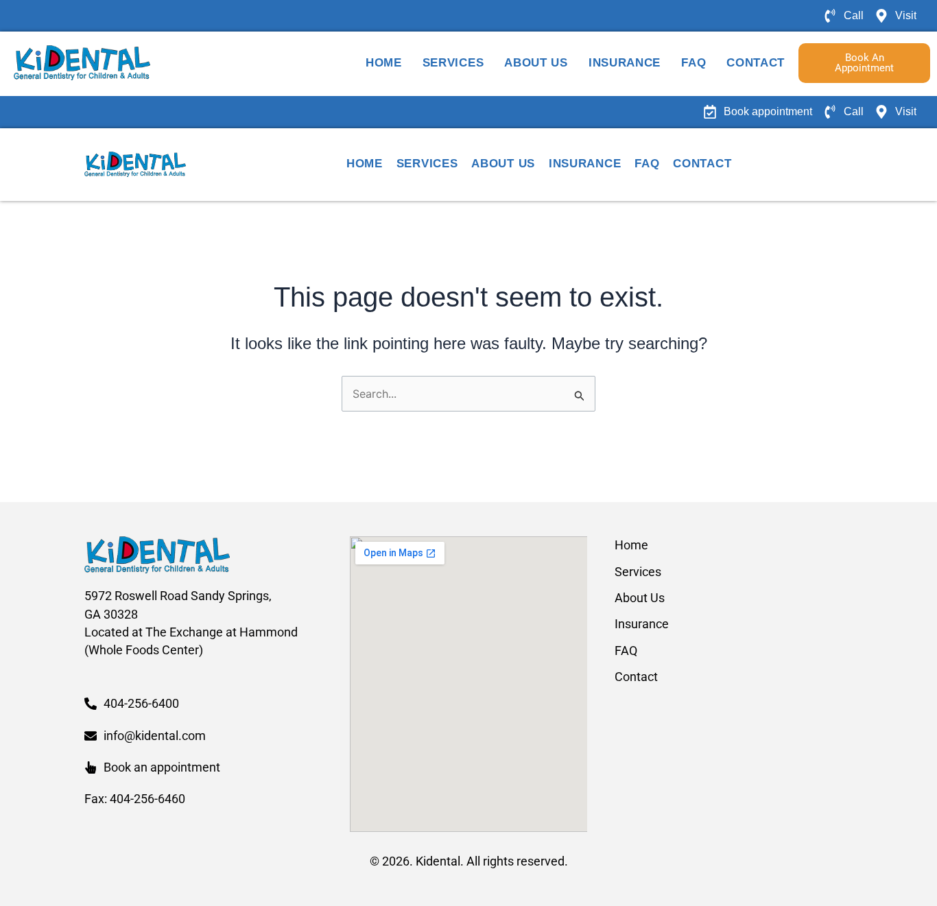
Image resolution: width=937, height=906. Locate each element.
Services (453, 62)
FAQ (693, 62)
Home (384, 62)
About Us (536, 62)
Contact (755, 62)
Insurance (625, 62)
